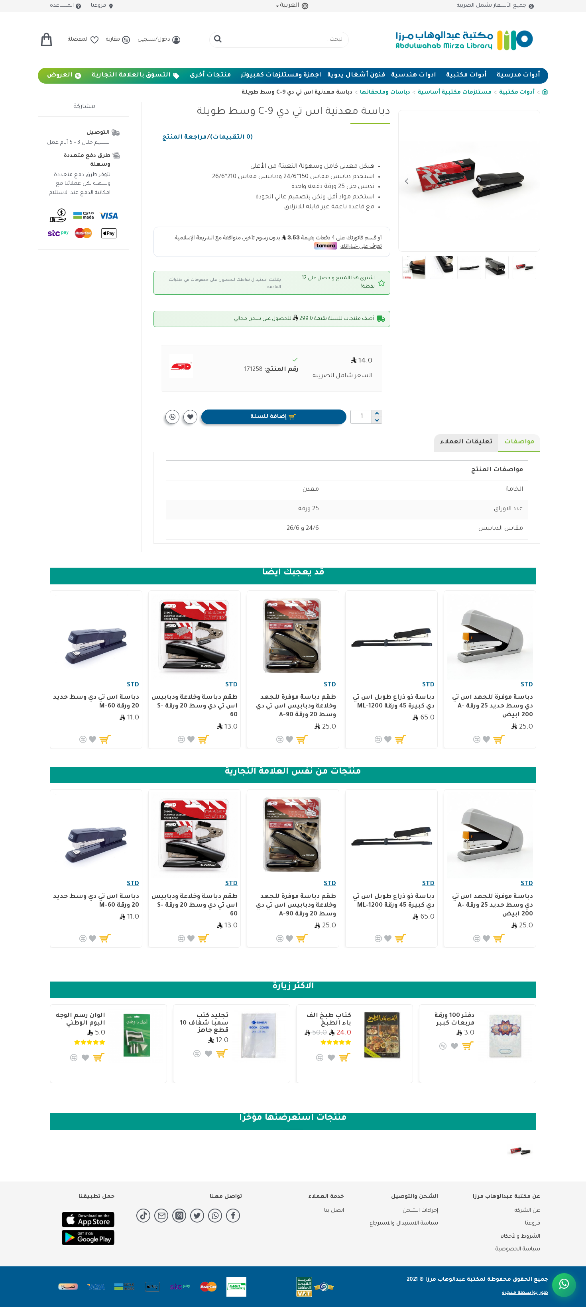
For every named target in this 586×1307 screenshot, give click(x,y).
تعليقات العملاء (466, 442)
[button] (532, 181)
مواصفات (519, 442)
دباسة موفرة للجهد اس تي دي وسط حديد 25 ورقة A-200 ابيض (492, 706)
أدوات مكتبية (517, 93)
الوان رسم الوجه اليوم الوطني (80, 1020)
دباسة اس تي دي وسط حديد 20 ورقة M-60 (96, 702)
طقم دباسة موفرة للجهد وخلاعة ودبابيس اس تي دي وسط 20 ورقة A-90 (296, 706)
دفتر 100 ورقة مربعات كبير (454, 1020)
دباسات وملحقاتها (385, 93)
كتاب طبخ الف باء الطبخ (328, 1020)
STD (527, 685)
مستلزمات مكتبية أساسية (455, 93)
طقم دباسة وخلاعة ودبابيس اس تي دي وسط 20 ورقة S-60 (194, 706)
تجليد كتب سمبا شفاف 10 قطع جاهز (204, 1023)
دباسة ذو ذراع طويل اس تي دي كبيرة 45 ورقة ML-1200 (394, 702)
